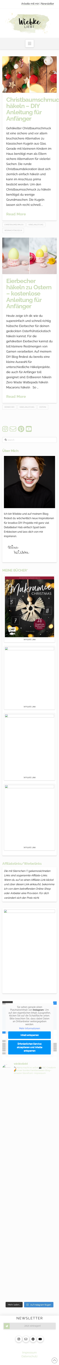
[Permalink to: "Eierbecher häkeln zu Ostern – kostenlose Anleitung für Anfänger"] (29, 256)
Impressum (29, 1352)
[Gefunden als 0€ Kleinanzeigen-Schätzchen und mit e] (29, 1092)
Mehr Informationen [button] (29, 1028)
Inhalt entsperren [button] (29, 1035)
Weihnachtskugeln (13, 230)
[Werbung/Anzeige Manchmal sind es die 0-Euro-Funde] (29, 1137)
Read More (16, 214)
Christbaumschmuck (13, 225)
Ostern (42, 407)
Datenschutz (29, 1356)
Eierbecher (9, 407)
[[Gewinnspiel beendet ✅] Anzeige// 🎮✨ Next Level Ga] (29, 1248)
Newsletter (47, 3)
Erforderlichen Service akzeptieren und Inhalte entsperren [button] (29, 1047)
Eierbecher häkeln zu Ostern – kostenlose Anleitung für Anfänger (28, 293)
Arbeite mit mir (30, 3)
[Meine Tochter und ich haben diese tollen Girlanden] (29, 1182)
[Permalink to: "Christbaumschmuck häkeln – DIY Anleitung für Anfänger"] (29, 74)
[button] (29, 43)
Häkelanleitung (36, 225)
